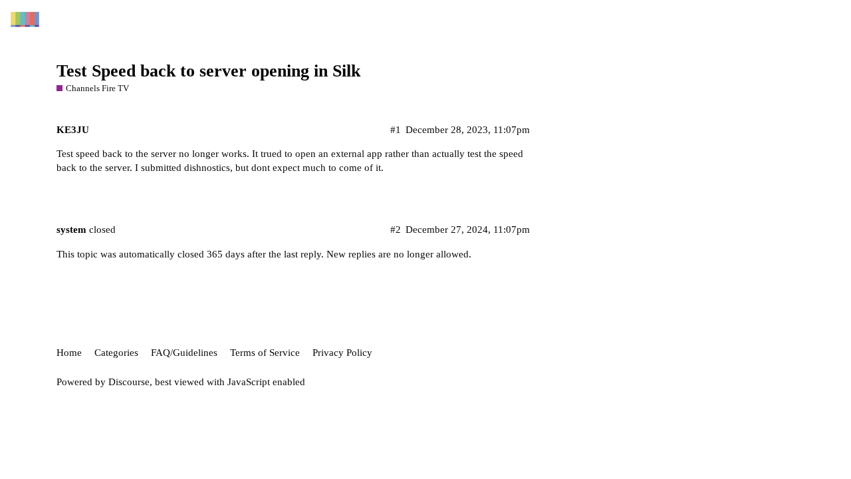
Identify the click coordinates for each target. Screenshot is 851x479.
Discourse (129, 382)
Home (69, 352)
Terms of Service (265, 352)
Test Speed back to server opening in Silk (208, 70)
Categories (116, 352)
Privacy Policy (342, 352)
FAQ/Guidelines (184, 352)
